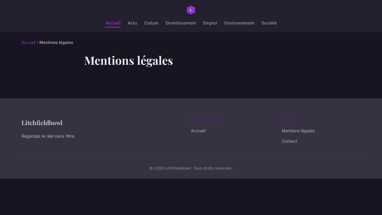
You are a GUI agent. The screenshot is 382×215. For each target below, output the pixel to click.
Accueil (113, 22)
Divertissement (181, 22)
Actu (132, 22)
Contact (289, 141)
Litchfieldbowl (41, 122)
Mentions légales (298, 130)
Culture (151, 22)
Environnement (239, 22)
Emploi (210, 22)
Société (269, 22)
